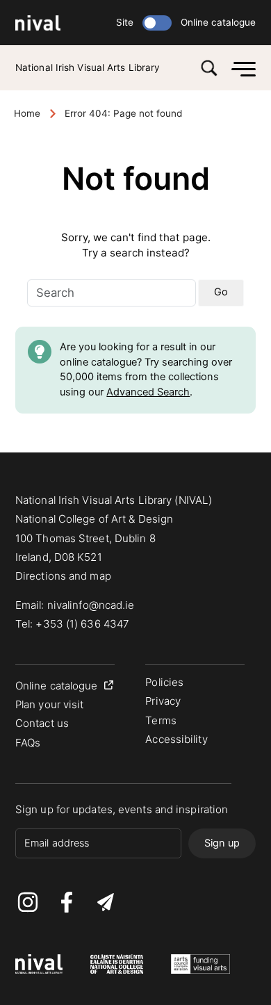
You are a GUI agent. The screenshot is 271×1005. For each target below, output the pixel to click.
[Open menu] (240, 67)
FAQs (27, 742)
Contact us (42, 723)
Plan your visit (49, 704)
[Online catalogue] (157, 23)
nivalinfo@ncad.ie (91, 605)
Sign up (222, 843)
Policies (164, 682)
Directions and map (63, 575)
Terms (160, 720)
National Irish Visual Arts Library (87, 67)
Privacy (163, 701)
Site (124, 22)
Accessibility (176, 739)
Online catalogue (218, 22)
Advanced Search (148, 392)
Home (27, 113)
